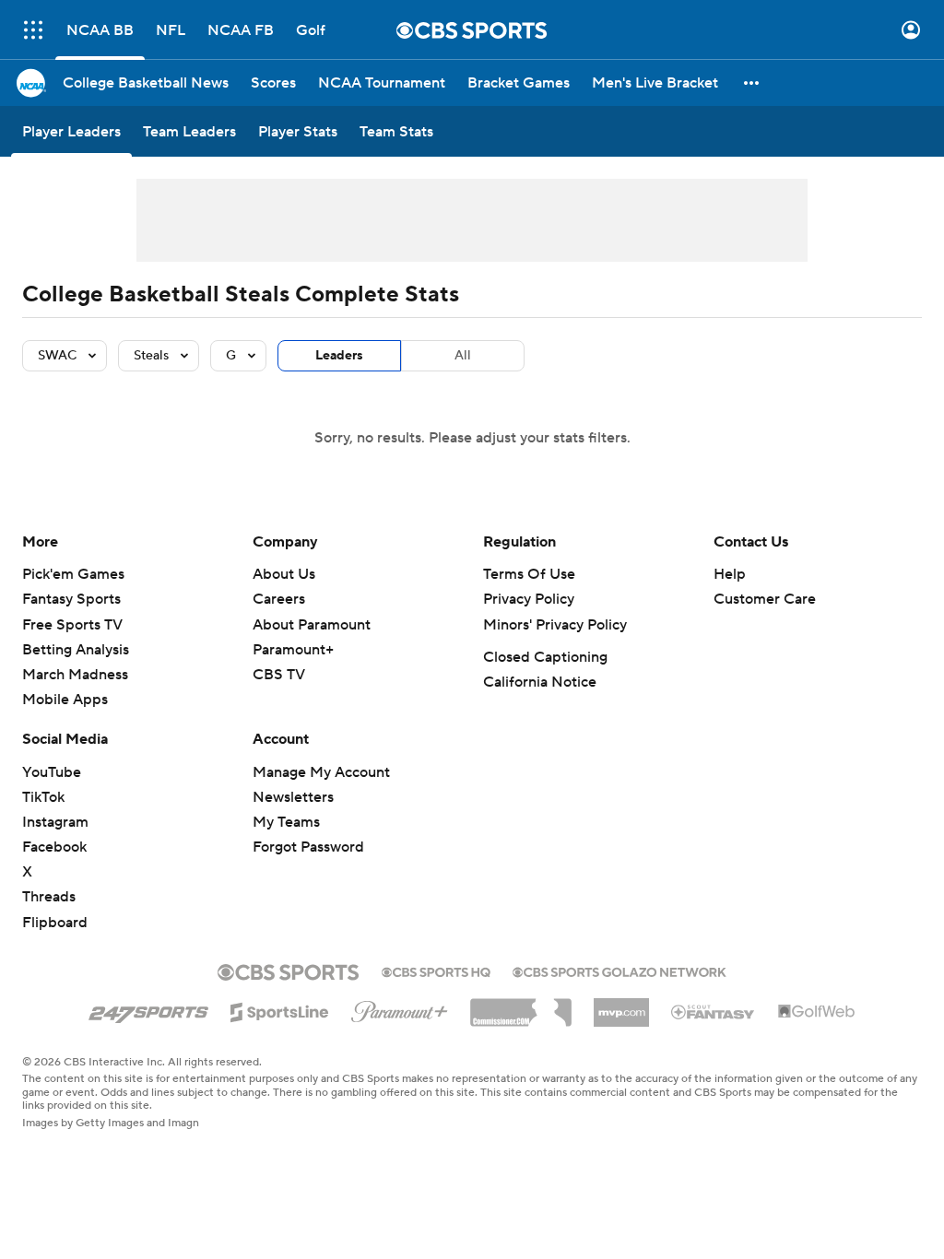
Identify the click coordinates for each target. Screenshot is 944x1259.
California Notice (539, 682)
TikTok (43, 797)
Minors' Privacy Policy (555, 625)
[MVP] (621, 1005)
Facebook (54, 847)
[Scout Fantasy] (713, 1011)
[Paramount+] (399, 1008)
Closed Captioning (545, 657)
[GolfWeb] (817, 1012)
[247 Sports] (148, 1009)
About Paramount (312, 625)
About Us (284, 574)
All (462, 355)
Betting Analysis (75, 650)
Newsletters (293, 797)
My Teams (286, 822)
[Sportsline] (279, 1009)
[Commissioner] (521, 1005)
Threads (49, 897)
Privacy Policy (528, 599)
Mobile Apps (65, 699)
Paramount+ (293, 650)
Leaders (339, 355)
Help (730, 574)
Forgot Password (308, 847)
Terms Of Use (529, 574)
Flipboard (55, 922)
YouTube (51, 772)
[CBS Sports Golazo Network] (619, 970)
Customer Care (765, 599)
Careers (279, 599)
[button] (33, 30)
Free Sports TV (72, 625)
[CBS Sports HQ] (436, 970)
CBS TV (279, 674)
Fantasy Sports (71, 599)
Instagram (55, 822)
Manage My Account (321, 772)
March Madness (75, 674)
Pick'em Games (73, 574)
